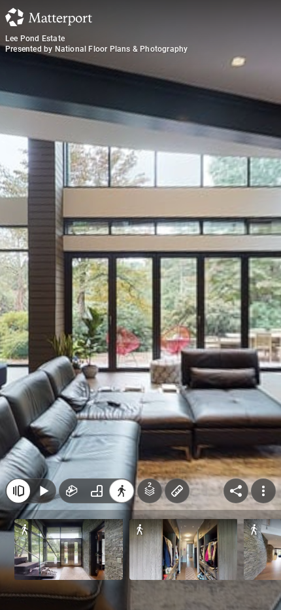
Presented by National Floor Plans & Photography (96, 49)
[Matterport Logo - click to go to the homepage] (49, 17)
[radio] (71, 491)
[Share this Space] (235, 490)
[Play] (43, 491)
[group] (97, 490)
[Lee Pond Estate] (140, 305)
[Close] (18, 491)
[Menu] (263, 490)
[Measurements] (177, 490)
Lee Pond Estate (35, 38)
